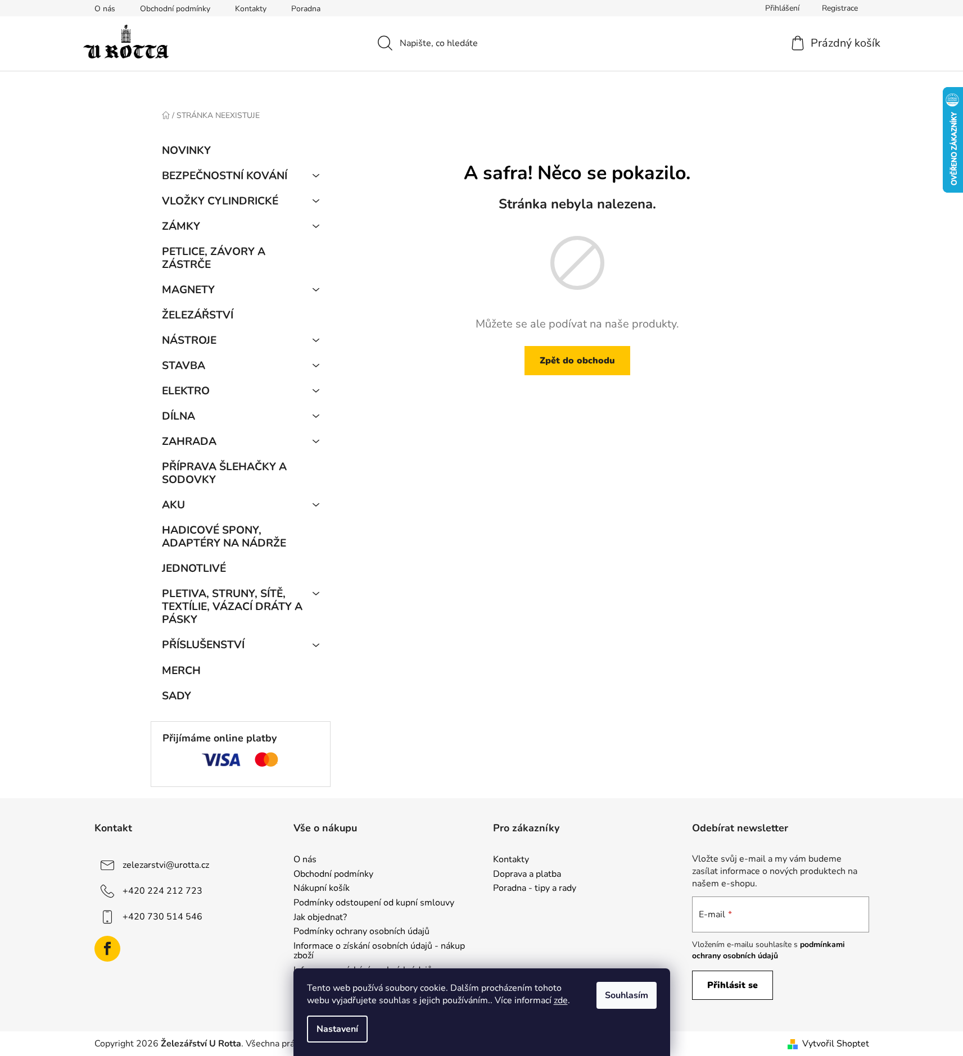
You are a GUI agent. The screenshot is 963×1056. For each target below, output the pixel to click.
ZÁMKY (181, 226)
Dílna (178, 416)
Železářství (197, 315)
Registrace (840, 8)
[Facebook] (107, 949)
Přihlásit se (732, 985)
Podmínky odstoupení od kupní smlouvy (373, 903)
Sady (176, 696)
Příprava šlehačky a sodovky (224, 473)
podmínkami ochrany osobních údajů (768, 950)
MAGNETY (188, 290)
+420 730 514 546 (162, 917)
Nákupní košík (321, 889)
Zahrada (189, 441)
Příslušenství (203, 645)
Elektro (186, 391)
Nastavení (337, 1029)
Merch (181, 670)
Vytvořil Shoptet (835, 1043)
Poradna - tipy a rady (534, 889)
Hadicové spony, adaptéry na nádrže (224, 536)
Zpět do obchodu (577, 360)
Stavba (183, 365)
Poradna (305, 8)
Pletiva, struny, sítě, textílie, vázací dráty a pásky (232, 606)
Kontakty (250, 8)
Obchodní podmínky (175, 8)
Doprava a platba (527, 875)
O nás (104, 8)
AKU (173, 505)
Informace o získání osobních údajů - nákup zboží (379, 951)
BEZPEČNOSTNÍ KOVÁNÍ (224, 176)
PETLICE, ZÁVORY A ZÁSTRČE (213, 258)
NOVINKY (186, 150)
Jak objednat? (320, 918)
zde (561, 1000)
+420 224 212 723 (162, 891)
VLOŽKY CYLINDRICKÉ (220, 201)
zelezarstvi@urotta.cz (166, 865)
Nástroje (189, 340)
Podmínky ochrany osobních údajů (361, 932)
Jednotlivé (194, 568)
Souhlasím (626, 995)
